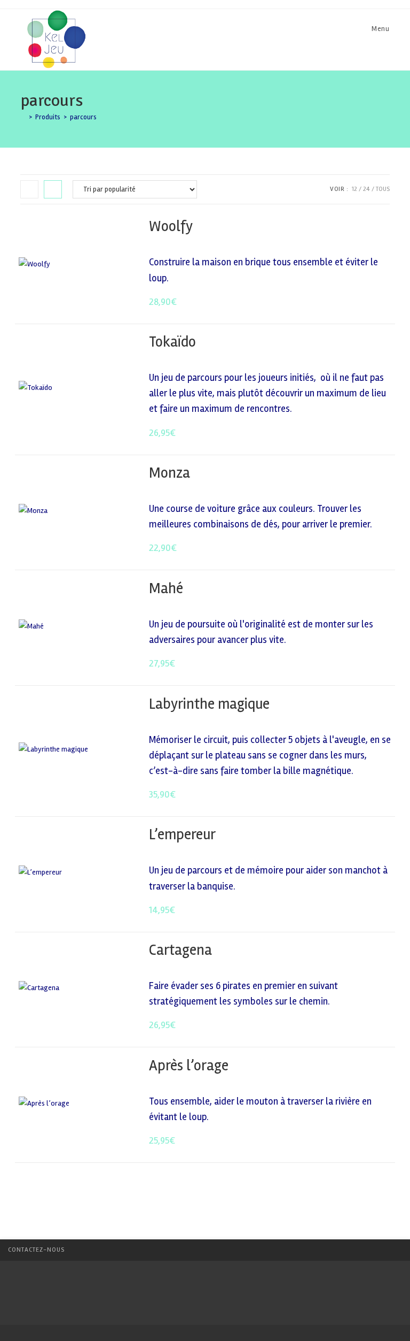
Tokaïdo (172, 342)
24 (366, 189)
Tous (383, 189)
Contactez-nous (36, 1250)
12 (354, 189)
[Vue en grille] (29, 189)
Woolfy (171, 226)
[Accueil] (23, 117)
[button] (356, 227)
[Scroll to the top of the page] (396, 1250)
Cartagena (180, 950)
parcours (83, 117)
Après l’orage (188, 1065)
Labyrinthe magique (209, 704)
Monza (169, 473)
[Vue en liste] (53, 189)
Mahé (166, 588)
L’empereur (182, 834)
